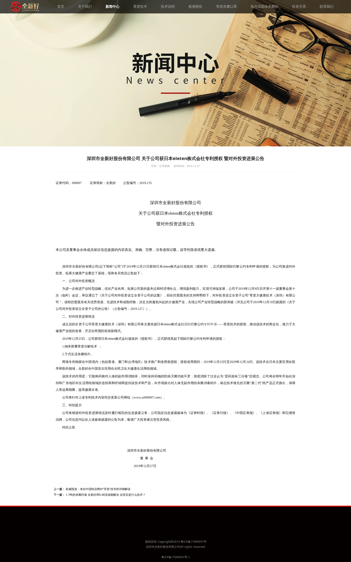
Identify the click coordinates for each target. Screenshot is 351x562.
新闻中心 (112, 7)
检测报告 (195, 7)
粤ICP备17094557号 (194, 541)
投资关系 (299, 7)
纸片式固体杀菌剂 (264, 7)
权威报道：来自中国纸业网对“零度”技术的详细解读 (98, 489)
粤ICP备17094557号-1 (175, 557)
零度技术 (140, 7)
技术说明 (168, 7)
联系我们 (327, 7)
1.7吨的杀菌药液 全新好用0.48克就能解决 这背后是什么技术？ (105, 495)
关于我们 (85, 7)
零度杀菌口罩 (226, 7)
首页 (60, 7)
